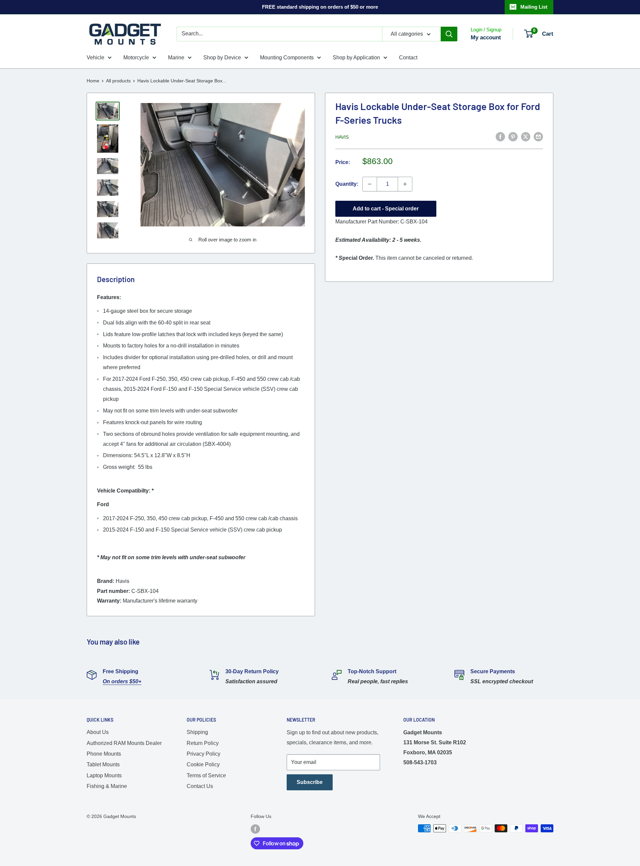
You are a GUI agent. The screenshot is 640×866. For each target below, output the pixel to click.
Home (93, 80)
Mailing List (533, 7)
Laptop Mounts (104, 775)
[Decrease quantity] (370, 184)
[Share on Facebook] (500, 136)
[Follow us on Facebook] (255, 829)
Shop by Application (356, 57)
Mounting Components (287, 57)
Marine (176, 57)
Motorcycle (136, 57)
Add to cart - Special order (386, 208)
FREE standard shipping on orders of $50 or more (320, 7)
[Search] (449, 34)
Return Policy (203, 743)
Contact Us (200, 786)
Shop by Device (222, 57)
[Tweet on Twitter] (525, 136)
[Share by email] (538, 136)
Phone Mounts (104, 754)
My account (486, 37)
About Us (98, 732)
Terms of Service (206, 775)
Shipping (197, 732)
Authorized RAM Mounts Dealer (124, 743)
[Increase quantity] (405, 184)
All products (118, 80)
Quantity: (346, 184)
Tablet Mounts (103, 764)
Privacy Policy (203, 754)
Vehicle (95, 57)
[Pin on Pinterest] (513, 136)
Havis (342, 137)
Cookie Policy (203, 764)
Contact (408, 57)
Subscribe (310, 782)
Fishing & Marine (107, 786)
